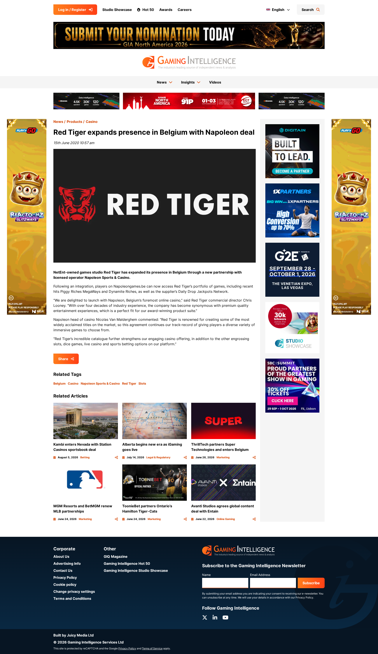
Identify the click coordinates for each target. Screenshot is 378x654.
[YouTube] (225, 617)
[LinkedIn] (215, 617)
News (58, 121)
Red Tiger (129, 383)
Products (74, 121)
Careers (185, 9)
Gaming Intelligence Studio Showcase (136, 570)
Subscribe (311, 583)
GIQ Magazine (116, 556)
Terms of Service (152, 648)
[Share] (116, 457)
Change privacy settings (74, 591)
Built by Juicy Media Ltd (73, 635)
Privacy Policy (65, 577)
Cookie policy (64, 584)
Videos (215, 82)
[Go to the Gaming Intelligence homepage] (188, 62)
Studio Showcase (117, 9)
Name (206, 575)
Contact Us (62, 570)
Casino (92, 121)
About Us (61, 556)
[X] (204, 617)
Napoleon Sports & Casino (100, 383)
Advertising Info (67, 563)
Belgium (59, 383)
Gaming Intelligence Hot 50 (127, 563)
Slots (142, 383)
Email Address (260, 575)
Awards (165, 9)
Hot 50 (148, 9)
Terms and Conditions (72, 598)
